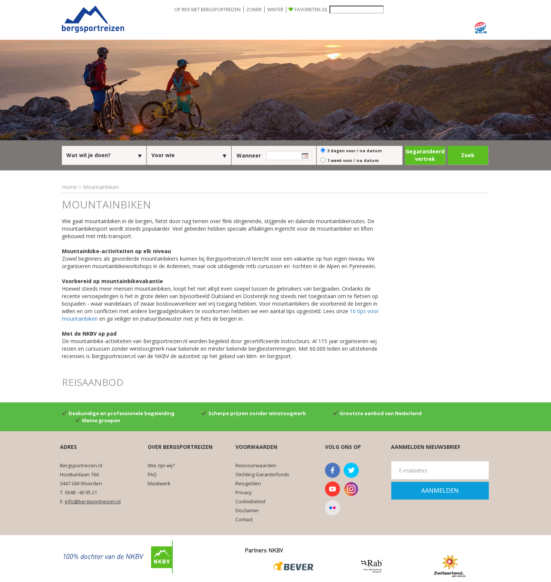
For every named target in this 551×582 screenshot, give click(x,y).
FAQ (152, 474)
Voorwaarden (256, 446)
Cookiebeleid (250, 501)
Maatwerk (159, 483)
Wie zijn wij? (161, 465)
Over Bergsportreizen (180, 446)
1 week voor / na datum (353, 160)
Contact (244, 519)
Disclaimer (247, 510)
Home (69, 186)
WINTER (275, 9)
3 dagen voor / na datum (354, 150)
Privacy (243, 492)
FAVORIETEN (311, 9)
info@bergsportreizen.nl (93, 501)
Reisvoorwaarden (255, 465)
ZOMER (254, 9)
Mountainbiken (101, 186)
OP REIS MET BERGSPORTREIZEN (207, 9)
